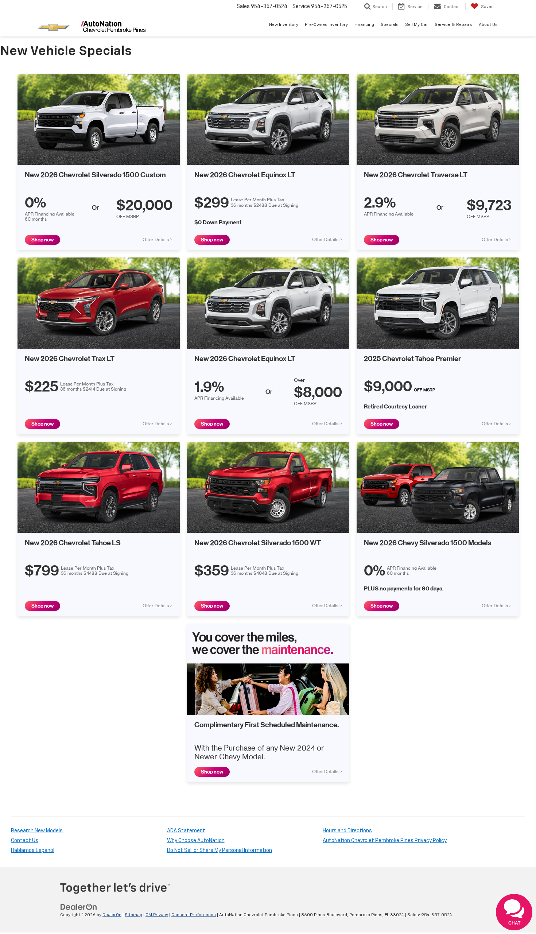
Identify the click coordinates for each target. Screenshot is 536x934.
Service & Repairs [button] (453, 25)
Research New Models (37, 830)
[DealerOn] (78, 906)
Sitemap (133, 915)
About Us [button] (488, 25)
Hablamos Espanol (32, 850)
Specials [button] (390, 25)
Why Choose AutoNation (196, 840)
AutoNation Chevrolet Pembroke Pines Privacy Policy (385, 840)
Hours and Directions (347, 830)
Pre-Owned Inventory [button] (326, 25)
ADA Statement (186, 830)
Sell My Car (416, 25)
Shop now (42, 240)
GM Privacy (156, 915)
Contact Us (24, 840)
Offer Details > (157, 239)
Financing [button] (364, 25)
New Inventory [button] (283, 25)
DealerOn (111, 915)
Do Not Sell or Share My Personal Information (219, 850)
